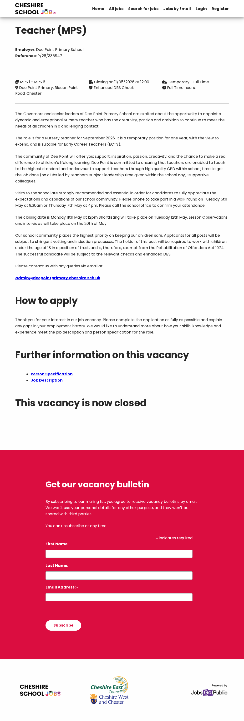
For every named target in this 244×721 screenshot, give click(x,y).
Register (220, 8)
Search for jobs (143, 8)
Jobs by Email (177, 8)
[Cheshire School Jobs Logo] (35, 8)
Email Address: (62, 587)
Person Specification (52, 374)
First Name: (57, 544)
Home (98, 8)
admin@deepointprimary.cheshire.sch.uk (57, 278)
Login (201, 8)
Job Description (47, 380)
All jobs (116, 8)
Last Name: (57, 565)
